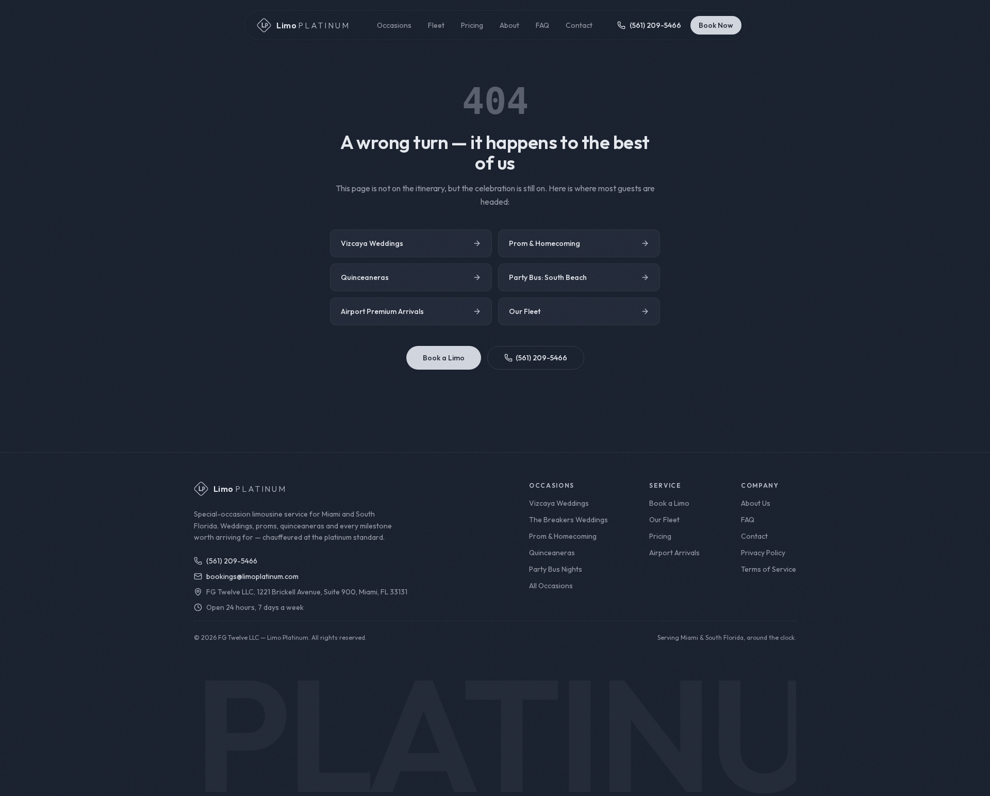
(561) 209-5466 (541, 357)
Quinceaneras (365, 277)
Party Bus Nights (555, 569)
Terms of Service (768, 569)
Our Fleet (524, 311)
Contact (579, 25)
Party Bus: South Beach (548, 277)
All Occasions (551, 585)
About (509, 25)
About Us (755, 503)
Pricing (472, 25)
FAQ (542, 25)
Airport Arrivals (674, 552)
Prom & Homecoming (544, 243)
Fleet (436, 25)
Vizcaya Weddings (372, 243)
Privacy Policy (763, 552)
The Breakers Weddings (568, 519)
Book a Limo (444, 357)
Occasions (394, 25)
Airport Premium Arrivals (382, 311)
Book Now (716, 25)
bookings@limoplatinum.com (252, 576)
